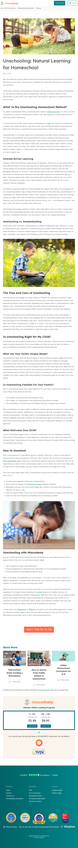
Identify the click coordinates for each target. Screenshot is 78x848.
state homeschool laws (11, 461)
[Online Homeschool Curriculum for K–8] (63, 656)
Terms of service (35, 801)
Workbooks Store (35, 796)
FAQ (30, 790)
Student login (57, 790)
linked (22, 298)
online (39, 592)
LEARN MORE (32, 726)
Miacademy (22, 609)
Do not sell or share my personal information (40, 827)
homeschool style (53, 112)
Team (8, 790)
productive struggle (34, 484)
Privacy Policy (11, 827)
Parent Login (57, 793)
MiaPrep (32, 609)
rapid (49, 123)
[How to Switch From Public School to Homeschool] (39, 658)
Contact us (10, 796)
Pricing (38, 8)
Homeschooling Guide (26, 8)
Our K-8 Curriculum (8, 8)
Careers (9, 793)
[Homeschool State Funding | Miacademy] (14, 658)
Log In (74, 3)
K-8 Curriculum (34, 793)
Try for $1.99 (59, 3)
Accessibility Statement (14, 798)
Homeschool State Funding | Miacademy (14, 673)
